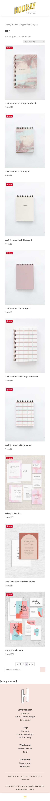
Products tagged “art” (21, 25)
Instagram (26, 763)
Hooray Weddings (25, 734)
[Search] (42, 669)
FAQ (25, 752)
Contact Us (25, 720)
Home (7, 25)
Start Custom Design (25, 716)
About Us (25, 713)
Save (10, 48)
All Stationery (25, 737)
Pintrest (26, 766)
